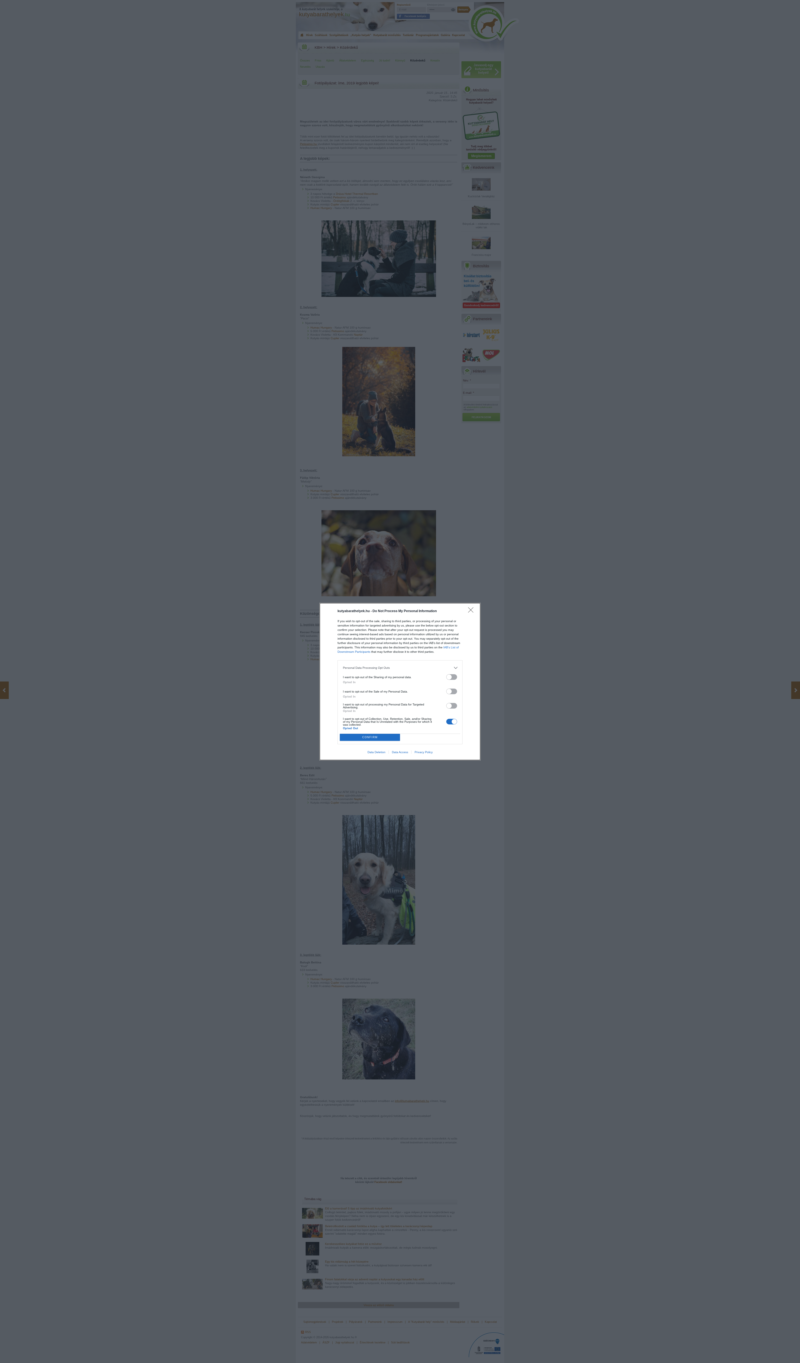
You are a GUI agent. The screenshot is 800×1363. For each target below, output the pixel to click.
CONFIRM (370, 737)
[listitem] (400, 668)
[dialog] (400, 681)
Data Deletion (376, 752)
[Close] (472, 611)
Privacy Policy (424, 752)
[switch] (451, 677)
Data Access (400, 752)
